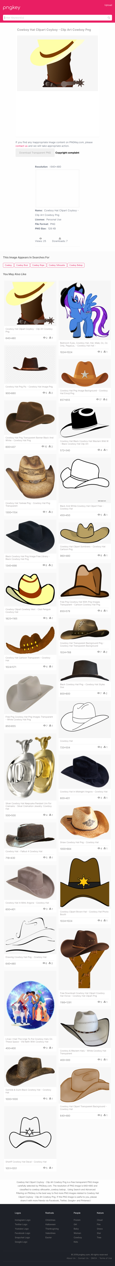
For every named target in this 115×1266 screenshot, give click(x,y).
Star (99, 1233)
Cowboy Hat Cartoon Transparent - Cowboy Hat (28, 659)
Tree (99, 1237)
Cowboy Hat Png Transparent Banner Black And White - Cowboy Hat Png (29, 439)
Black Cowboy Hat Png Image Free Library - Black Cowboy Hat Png (28, 557)
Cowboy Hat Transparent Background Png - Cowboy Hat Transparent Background (82, 644)
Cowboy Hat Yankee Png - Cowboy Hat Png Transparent (28, 504)
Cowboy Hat (66, 741)
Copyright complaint (67, 152)
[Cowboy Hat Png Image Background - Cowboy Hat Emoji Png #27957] (85, 373)
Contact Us (83, 1258)
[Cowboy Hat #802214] (85, 719)
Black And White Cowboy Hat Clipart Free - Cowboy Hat (81, 507)
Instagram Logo (22, 1220)
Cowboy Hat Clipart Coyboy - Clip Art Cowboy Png (29, 330)
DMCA (94, 1258)
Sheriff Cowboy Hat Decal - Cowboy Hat (26, 1161)
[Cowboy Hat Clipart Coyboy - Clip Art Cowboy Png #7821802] (30, 303)
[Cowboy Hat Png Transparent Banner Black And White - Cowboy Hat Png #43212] (30, 417)
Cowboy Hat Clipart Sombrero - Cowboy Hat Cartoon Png (82, 548)
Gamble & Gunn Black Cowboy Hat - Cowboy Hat (28, 1091)
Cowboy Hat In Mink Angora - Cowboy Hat (27, 902)
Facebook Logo (22, 1233)
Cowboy (78, 1237)
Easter (48, 1237)
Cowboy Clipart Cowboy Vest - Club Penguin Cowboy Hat (28, 610)
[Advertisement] (43, 114)
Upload (108, 5)
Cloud (100, 1220)
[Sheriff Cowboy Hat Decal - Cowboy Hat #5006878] (30, 1132)
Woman (77, 1233)
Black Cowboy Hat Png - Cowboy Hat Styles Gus (82, 685)
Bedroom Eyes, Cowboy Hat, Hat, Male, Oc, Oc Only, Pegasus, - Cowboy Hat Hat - (84, 344)
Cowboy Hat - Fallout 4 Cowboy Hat (24, 851)
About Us (71, 1258)
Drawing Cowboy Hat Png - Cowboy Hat (26, 957)
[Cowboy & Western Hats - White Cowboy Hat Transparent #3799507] (85, 1028)
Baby (76, 1228)
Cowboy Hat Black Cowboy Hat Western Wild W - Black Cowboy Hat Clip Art (84, 442)
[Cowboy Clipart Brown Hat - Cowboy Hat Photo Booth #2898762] (85, 882)
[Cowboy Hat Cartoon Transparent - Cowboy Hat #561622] (30, 640)
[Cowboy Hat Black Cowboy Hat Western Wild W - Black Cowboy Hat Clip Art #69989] (85, 422)
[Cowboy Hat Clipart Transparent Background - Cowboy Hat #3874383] (85, 1085)
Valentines (50, 1233)
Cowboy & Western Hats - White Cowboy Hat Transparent (83, 1052)
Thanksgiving (52, 1228)
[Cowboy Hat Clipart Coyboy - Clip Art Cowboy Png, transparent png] (57, 63)
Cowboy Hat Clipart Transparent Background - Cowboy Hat (83, 1107)
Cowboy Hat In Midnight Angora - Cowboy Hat (84, 791)
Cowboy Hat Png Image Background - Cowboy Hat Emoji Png (84, 392)
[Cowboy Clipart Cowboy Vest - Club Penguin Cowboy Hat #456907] (30, 589)
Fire (98, 1224)
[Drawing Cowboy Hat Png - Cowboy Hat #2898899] (30, 935)
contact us (22, 145)
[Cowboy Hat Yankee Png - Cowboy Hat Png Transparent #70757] (30, 477)
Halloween (50, 1224)
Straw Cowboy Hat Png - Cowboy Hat (79, 842)
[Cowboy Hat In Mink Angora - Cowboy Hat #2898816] (30, 882)
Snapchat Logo (22, 1237)
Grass (100, 1228)
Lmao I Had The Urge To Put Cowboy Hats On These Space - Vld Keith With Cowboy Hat (29, 1040)
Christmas (50, 1220)
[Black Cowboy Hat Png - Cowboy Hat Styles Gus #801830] (85, 670)
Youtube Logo (22, 1228)
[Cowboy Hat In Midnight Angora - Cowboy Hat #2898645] (85, 772)
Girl (75, 1224)
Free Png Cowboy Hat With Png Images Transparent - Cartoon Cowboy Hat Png (80, 603)
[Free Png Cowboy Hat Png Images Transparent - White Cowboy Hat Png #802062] (30, 694)
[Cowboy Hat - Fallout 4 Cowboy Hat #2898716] (30, 835)
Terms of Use (105, 1258)
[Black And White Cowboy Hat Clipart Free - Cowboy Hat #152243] (85, 480)
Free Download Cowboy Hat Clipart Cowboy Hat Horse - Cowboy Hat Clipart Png (82, 994)
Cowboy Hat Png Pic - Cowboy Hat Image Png (29, 386)
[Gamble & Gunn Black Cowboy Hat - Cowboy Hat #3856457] (30, 1071)
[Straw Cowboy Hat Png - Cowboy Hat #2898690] (85, 822)
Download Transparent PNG (35, 152)
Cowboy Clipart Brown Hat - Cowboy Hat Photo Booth (84, 913)
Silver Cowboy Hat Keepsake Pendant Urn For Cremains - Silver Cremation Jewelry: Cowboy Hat (29, 806)
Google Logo (21, 1242)
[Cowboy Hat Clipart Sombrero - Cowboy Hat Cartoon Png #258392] (85, 533)
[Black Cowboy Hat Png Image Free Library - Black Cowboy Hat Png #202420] (30, 537)
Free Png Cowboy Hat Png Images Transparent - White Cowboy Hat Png (29, 718)
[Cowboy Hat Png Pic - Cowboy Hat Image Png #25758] (30, 364)
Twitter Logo (21, 1224)
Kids (76, 1242)
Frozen (77, 1220)
